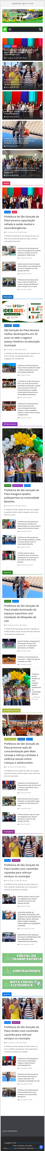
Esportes (7, 46)
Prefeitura (24, 58)
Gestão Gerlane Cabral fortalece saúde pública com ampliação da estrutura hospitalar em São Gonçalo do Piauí (29, 267)
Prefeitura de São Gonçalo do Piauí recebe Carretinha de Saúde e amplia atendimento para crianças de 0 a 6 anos (28, 283)
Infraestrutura (17, 485)
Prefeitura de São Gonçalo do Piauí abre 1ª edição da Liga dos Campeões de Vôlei (29, 659)
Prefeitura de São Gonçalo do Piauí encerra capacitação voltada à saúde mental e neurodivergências (21, 111)
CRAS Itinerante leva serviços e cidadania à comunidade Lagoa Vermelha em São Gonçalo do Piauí (28, 802)
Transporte (16, 860)
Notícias (15, 46)
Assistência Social (10, 739)
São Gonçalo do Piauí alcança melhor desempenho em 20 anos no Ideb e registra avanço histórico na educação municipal (22, 337)
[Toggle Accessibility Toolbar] (41, 1147)
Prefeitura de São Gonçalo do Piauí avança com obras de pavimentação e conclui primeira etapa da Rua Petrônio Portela (29, 525)
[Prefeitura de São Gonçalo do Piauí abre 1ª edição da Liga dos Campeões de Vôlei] (9, 661)
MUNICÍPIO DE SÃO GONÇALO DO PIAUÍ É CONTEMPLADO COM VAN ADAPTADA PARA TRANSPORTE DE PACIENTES (29, 938)
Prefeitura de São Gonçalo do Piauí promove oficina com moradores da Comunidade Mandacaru (21, 170)
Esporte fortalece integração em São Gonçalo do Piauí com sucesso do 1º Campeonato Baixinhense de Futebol (29, 644)
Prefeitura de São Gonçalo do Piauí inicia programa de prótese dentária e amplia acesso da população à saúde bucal (29, 251)
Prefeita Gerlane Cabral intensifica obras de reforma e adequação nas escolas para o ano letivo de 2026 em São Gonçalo (28, 557)
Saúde (14, 212)
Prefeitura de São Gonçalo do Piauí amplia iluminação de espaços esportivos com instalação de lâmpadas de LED (20, 52)
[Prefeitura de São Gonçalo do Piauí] (4, 29)
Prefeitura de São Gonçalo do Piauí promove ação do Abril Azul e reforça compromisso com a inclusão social (29, 786)
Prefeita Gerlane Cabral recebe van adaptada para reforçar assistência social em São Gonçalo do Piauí (28, 817)
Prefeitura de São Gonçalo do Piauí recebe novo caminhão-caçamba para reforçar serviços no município (20, 82)
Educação (8, 325)
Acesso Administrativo (9, 1131)
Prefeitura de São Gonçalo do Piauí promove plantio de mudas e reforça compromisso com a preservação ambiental (29, 368)
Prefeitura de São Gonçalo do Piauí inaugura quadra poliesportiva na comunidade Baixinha (21, 495)
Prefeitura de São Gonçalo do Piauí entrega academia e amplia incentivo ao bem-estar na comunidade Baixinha (29, 540)
